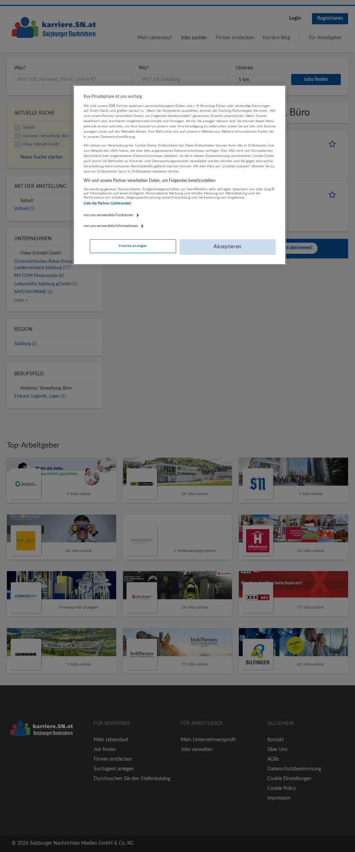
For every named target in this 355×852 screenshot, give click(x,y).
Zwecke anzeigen (133, 246)
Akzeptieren (228, 246)
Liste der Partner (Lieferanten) (107, 203)
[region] (179, 175)
